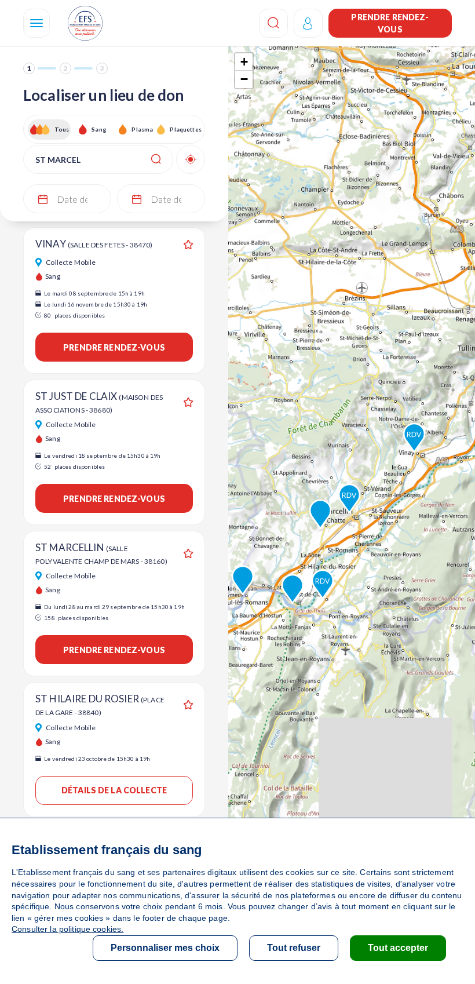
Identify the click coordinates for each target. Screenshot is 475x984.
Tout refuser (293, 948)
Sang (99, 129)
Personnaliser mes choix (165, 948)
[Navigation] (36, 23)
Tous (62, 129)
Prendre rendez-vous (390, 23)
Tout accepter (398, 948)
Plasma (142, 129)
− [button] (244, 79)
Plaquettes (185, 129)
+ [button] (244, 61)
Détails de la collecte (114, 790)
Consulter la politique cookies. (67, 929)
